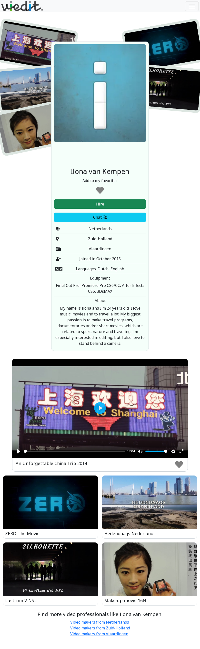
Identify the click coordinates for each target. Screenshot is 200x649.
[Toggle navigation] (192, 6)
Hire (100, 204)
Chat (98, 217)
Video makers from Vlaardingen (99, 634)
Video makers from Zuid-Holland (100, 628)
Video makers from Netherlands (99, 622)
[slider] (74, 451)
